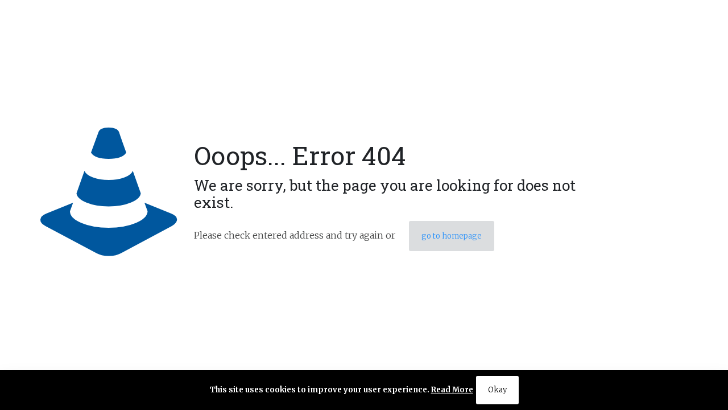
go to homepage (451, 236)
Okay (497, 390)
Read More (452, 390)
